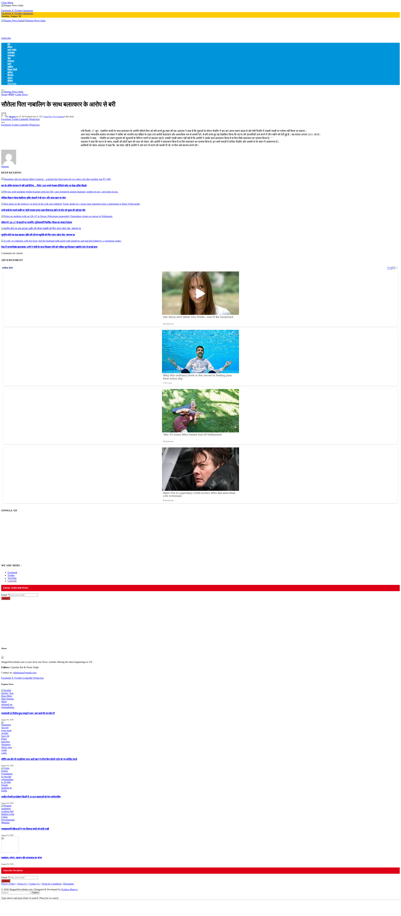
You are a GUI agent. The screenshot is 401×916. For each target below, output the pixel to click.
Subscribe (6, 38)
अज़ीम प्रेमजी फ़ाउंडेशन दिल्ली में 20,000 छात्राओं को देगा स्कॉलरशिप (30, 796)
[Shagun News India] (23, 20)
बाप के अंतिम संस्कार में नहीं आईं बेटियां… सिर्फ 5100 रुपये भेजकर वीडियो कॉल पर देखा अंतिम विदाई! (44, 185)
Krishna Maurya (69, 889)
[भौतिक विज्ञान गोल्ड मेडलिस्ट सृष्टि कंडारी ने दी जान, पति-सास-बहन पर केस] (59, 191)
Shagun (12, 117)
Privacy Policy (8, 883)
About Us (22, 883)
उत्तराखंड (11, 52)
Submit (6, 598)
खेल (9, 58)
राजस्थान (11, 55)
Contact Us (34, 883)
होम (9, 44)
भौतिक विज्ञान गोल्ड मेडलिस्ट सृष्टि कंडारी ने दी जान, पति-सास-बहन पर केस (33, 197)
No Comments (58, 117)
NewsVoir (12, 83)
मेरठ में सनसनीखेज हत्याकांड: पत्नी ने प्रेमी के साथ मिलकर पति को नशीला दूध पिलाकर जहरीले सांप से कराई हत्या (49, 247)
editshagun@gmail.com (24, 672)
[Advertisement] (58, 29)
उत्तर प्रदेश (12, 50)
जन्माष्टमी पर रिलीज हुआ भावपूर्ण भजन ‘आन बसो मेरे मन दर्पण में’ (28, 713)
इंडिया (10, 47)
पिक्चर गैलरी (12, 69)
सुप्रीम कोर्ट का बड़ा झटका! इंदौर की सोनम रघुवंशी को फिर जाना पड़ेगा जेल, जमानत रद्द (38, 234)
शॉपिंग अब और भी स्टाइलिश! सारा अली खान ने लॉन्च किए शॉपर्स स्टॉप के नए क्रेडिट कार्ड (39, 759)
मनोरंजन (11, 61)
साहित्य (10, 66)
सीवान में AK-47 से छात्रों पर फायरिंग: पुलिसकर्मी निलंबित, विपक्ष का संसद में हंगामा (36, 222)
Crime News (48, 117)
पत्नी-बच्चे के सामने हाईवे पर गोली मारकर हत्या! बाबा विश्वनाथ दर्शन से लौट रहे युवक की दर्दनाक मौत (43, 210)
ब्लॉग (9, 64)
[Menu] (2, 89)
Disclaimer (68, 883)
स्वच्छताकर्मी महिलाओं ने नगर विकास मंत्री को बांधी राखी (25, 829)
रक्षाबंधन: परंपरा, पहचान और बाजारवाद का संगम (21, 857)
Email (5, 594)
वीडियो (10, 81)
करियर (10, 72)
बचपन (10, 78)
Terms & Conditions (52, 883)
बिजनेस (10, 75)
